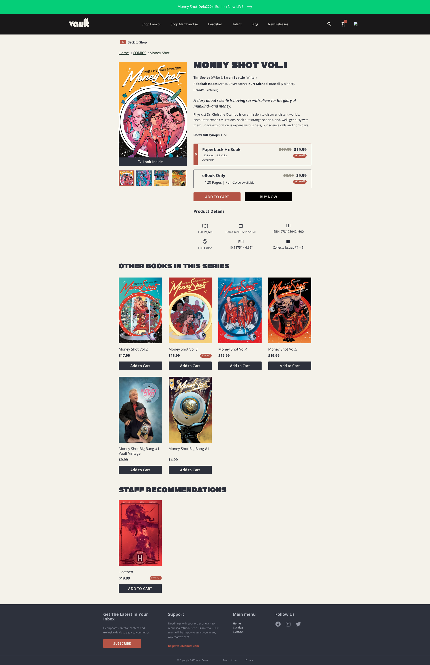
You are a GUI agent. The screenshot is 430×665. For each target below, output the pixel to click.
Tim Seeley (202, 77)
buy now (268, 196)
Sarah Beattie (234, 77)
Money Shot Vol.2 (133, 349)
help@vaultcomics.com (183, 646)
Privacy (249, 660)
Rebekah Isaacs (205, 84)
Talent (236, 24)
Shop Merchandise (184, 24)
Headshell (215, 24)
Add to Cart (217, 196)
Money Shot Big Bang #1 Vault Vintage (139, 451)
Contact (238, 631)
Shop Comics (151, 24)
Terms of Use (229, 660)
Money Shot (160, 53)
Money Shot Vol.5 (282, 349)
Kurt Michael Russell (264, 84)
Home (124, 53)
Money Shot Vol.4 (232, 349)
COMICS (139, 53)
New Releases (278, 24)
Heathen (126, 572)
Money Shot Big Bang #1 (189, 448)
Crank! (199, 90)
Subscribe (122, 643)
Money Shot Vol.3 (183, 349)
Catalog (238, 627)
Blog (255, 24)
